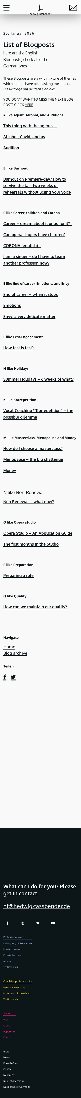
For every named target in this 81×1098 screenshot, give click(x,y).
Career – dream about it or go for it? (37, 223)
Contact (7, 1069)
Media (7, 1025)
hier (52, 89)
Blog (6, 1051)
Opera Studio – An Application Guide (37, 533)
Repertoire (9, 1031)
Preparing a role (18, 575)
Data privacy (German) (16, 1086)
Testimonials (10, 967)
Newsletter (9, 1075)
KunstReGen (10, 1063)
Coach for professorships (17, 981)
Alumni (7, 961)
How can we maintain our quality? (35, 606)
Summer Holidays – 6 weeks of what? (38, 379)
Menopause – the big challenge (33, 459)
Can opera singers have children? (34, 234)
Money (9, 470)
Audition (11, 147)
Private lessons (12, 955)
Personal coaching (14, 987)
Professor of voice (13, 937)
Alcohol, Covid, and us (24, 136)
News (6, 1057)
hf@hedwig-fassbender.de (36, 906)
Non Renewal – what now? (28, 501)
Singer (7, 1013)
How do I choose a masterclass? (33, 448)
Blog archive (15, 653)
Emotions (12, 305)
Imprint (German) (13, 1081)
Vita (5, 1019)
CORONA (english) (22, 245)
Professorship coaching (16, 993)
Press (6, 1037)
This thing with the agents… (30, 125)
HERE (29, 104)
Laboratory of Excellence (17, 943)
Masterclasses (11, 949)
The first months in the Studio (31, 544)
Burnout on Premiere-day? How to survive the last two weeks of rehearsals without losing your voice (37, 186)
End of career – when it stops (30, 294)
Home (9, 647)
